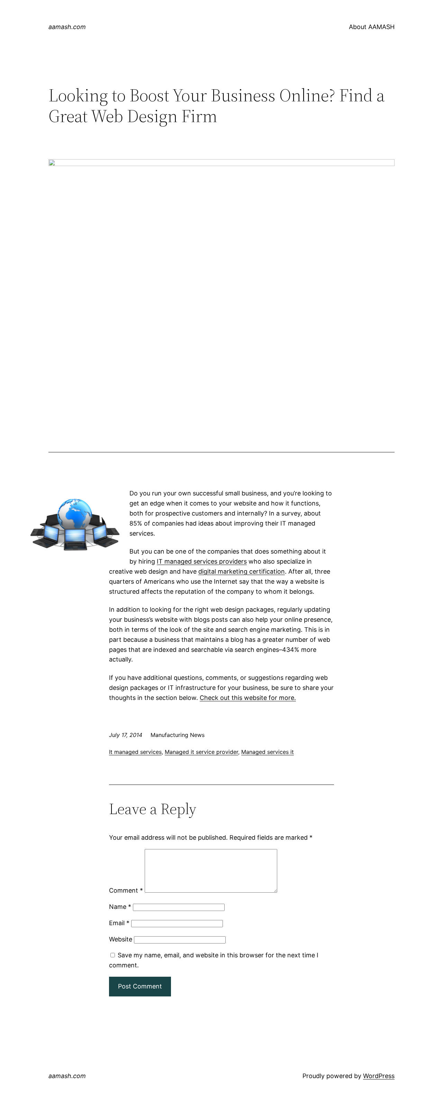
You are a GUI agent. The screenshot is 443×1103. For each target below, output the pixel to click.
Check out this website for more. (248, 697)
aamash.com (67, 26)
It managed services (135, 751)
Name (120, 906)
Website (120, 939)
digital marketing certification (241, 571)
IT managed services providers (202, 561)
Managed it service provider (201, 751)
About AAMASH (372, 26)
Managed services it (267, 751)
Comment (126, 890)
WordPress (379, 1075)
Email (119, 923)
